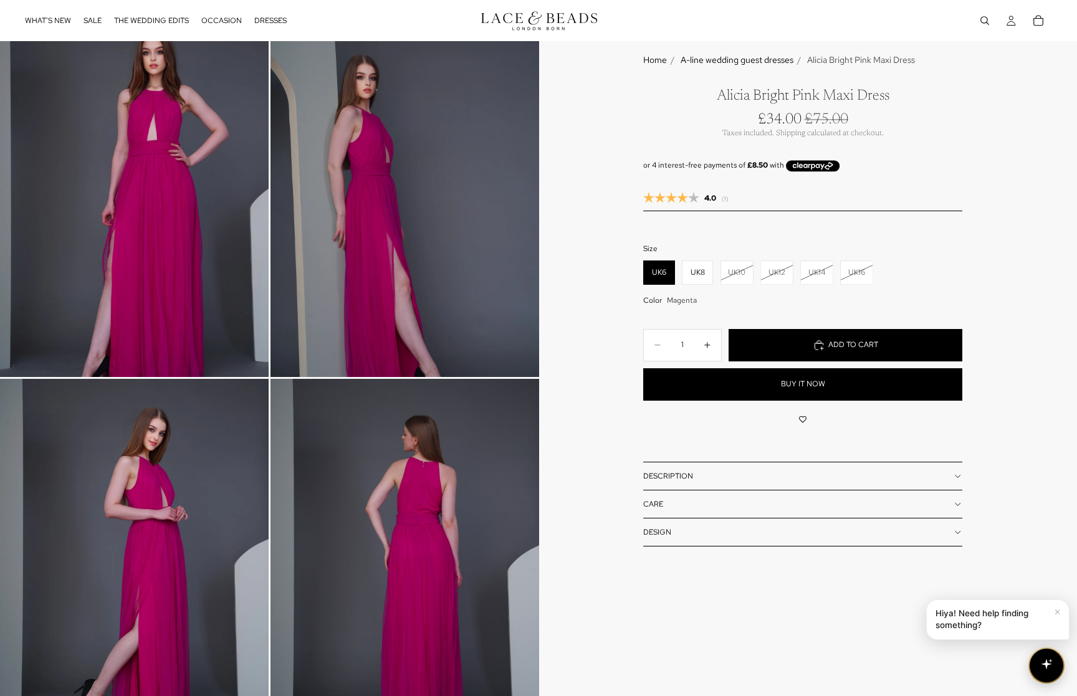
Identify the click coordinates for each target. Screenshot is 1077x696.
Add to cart (853, 345)
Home (655, 59)
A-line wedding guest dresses (737, 59)
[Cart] (1038, 20)
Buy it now (803, 384)
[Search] (984, 20)
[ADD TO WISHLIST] (802, 419)
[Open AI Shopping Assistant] (1046, 665)
